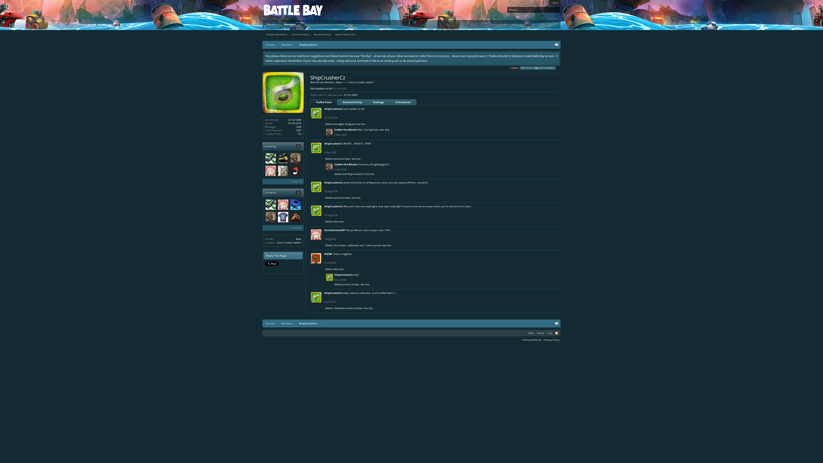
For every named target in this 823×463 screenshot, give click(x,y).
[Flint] (270, 158)
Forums (271, 24)
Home (540, 333)
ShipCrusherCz (333, 108)
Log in (554, 2)
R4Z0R (328, 254)
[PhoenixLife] (283, 158)
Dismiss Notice (270, 55)
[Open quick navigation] (556, 45)
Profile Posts (324, 102)
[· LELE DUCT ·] (283, 217)
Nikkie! (329, 124)
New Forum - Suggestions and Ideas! (537, 67)
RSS (556, 333)
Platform (279, 10)
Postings (378, 102)
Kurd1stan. (345, 158)
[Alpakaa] (283, 171)
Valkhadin (353, 245)
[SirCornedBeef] (295, 171)
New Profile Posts (345, 34)
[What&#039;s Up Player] (295, 217)
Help (531, 333)
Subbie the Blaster (345, 129)
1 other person (373, 245)
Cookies (514, 67)
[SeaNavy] (295, 204)
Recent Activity (322, 34)
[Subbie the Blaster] (295, 158)
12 (298, 192)
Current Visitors (300, 34)
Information (403, 102)
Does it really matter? (289, 242)
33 (298, 146)
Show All (296, 181)
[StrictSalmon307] (270, 171)
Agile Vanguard (347, 124)
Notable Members (276, 34)
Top (550, 333)
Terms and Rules (531, 339)
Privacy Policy (551, 339)
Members (290, 24)
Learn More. (393, 56)
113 (299, 133)
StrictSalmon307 (334, 230)
